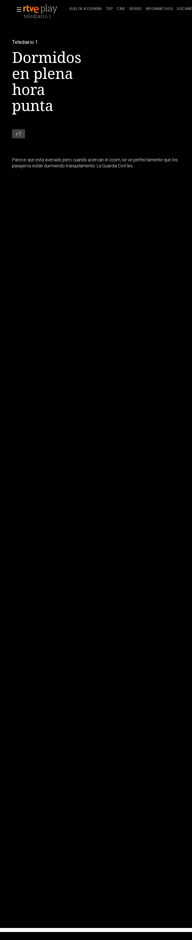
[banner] (45, 9)
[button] (17, 9)
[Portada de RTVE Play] (40, 9)
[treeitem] (85, 9)
